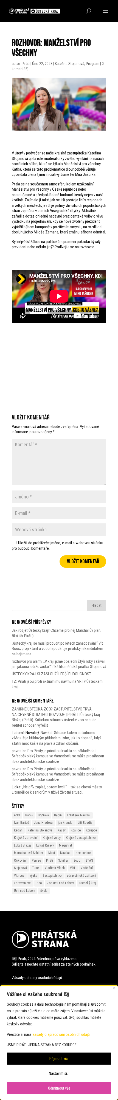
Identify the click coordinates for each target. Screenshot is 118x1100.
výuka (33, 876)
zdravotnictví (22, 883)
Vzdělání (87, 868)
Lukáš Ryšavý (45, 845)
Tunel (36, 868)
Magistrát (65, 845)
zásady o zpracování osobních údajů (61, 1034)
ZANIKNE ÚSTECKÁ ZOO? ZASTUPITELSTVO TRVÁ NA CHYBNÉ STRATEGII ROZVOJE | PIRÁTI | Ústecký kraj (56, 712)
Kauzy (62, 830)
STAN (89, 860)
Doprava (43, 815)
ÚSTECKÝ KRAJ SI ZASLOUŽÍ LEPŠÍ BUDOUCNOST (51, 674)
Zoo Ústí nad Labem (60, 883)
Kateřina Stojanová (69, 63)
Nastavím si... (59, 1073)
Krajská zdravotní (26, 838)
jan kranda (65, 823)
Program (92, 63)
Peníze (36, 860)
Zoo (39, 883)
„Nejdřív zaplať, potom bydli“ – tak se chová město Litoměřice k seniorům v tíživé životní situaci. (57, 790)
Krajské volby (52, 838)
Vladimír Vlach (55, 868)
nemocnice (83, 853)
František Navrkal (79, 815)
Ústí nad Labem (24, 891)
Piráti (26, 63)
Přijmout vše (59, 1058)
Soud (77, 860)
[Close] (114, 988)
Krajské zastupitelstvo (80, 838)
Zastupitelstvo (52, 876)
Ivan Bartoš (21, 823)
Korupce (91, 830)
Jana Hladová (43, 823)
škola (43, 891)
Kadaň (18, 830)
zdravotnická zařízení (81, 876)
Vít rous (19, 876)
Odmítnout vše (59, 1088)
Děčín (58, 815)
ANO (17, 815)
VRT (72, 868)
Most (51, 853)
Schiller (63, 860)
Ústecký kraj (87, 883)
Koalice (76, 830)
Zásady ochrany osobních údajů (37, 977)
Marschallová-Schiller (28, 853)
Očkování (20, 860)
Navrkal (65, 853)
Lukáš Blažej (22, 845)
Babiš (29, 815)
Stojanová (20, 868)
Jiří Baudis (85, 823)
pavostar (19, 750)
